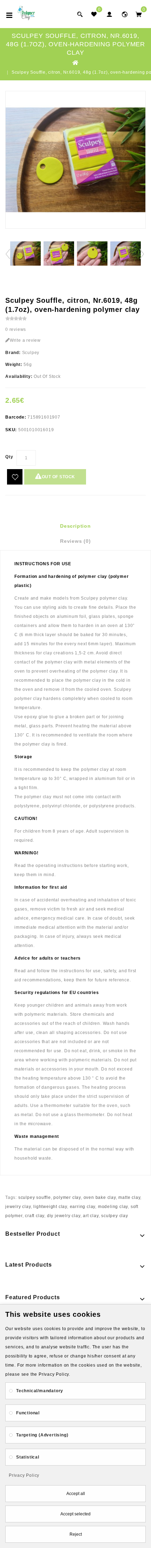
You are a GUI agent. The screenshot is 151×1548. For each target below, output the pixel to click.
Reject (76, 1534)
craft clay (34, 1215)
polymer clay (67, 1197)
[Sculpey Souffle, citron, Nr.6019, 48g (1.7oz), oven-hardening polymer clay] (75, 160)
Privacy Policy (24, 1475)
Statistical (27, 1457)
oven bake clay (100, 1197)
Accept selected (75, 1514)
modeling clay (113, 1206)
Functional (28, 1412)
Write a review (25, 340)
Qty (9, 456)
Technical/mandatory (39, 1390)
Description (75, 526)
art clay (90, 1215)
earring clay (83, 1206)
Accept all (75, 1493)
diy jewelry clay (63, 1215)
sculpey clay (114, 1215)
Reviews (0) (75, 541)
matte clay (129, 1197)
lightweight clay (50, 1206)
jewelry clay (18, 1206)
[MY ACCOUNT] (125, 14)
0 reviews (15, 329)
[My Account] (109, 14)
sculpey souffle (34, 1197)
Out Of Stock (58, 476)
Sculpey (31, 352)
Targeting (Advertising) (42, 1435)
